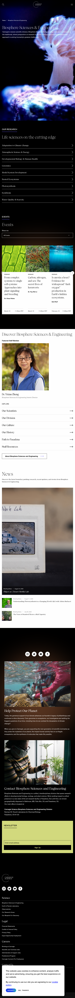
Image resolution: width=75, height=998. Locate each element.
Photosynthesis (8, 186)
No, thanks (23, 990)
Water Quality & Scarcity (13, 199)
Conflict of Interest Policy (9, 929)
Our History (8, 432)
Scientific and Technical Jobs (11, 949)
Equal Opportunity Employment (11, 936)
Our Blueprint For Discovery (10, 915)
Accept (11, 990)
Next (72, 273)
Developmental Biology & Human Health (20, 159)
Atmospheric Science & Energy (15, 152)
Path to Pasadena (11, 439)
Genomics (6, 166)
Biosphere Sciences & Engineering (17, 20)
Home (4, 20)
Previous (2, 273)
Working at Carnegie (8, 946)
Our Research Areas (8, 912)
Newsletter (10, 825)
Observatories (6, 909)
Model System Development (14, 172)
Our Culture (8, 425)
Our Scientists (9, 410)
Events (5, 216)
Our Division (8, 418)
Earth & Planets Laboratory (10, 906)
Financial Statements (8, 926)
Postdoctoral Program (8, 956)
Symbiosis (6, 193)
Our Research (9, 129)
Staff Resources (10, 446)
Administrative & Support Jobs (11, 953)
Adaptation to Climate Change (15, 145)
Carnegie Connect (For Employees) (13, 959)
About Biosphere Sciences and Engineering (21, 456)
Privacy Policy (6, 932)
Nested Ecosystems (10, 179)
